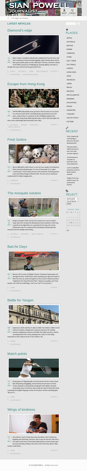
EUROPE (70, 68)
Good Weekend (15, 74)
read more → (55, 71)
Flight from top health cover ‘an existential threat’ (73, 181)
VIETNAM (70, 121)
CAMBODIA (14, 181)
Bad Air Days (17, 247)
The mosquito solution (24, 193)
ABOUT (64, 13)
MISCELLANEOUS (42, 71)
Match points (17, 354)
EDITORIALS (71, 64)
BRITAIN (24, 125)
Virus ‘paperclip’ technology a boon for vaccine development (73, 139)
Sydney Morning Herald (30, 74)
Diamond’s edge (19, 30)
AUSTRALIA (22, 71)
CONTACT (72, 13)
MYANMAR (70, 99)
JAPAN (69, 83)
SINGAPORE (71, 110)
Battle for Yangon (20, 300)
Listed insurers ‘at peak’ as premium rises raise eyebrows (72, 160)
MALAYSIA (70, 91)
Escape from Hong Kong (26, 84)
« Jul (67, 230)
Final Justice (16, 139)
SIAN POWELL (38, 465)
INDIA (69, 76)
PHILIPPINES (71, 102)
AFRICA (12, 71)
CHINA (31, 71)
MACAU (69, 87)
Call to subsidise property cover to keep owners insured (73, 171)
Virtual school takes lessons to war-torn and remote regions (73, 150)
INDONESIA (25, 234)
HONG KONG (34, 125)
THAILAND (70, 114)
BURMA (12, 341)
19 (71, 223)
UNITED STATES (72, 118)
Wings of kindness (21, 409)
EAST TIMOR (71, 61)
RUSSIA (69, 106)
